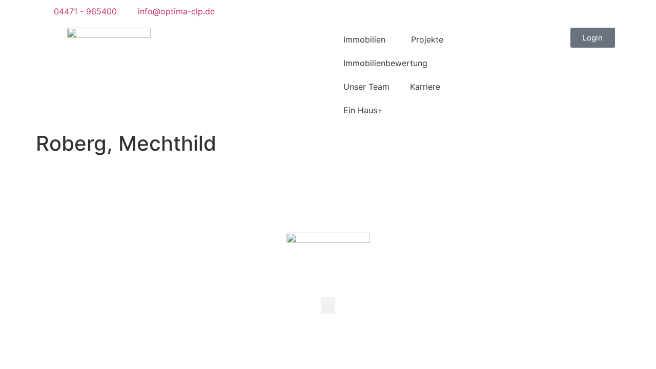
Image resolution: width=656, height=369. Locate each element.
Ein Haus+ (363, 110)
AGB (241, 187)
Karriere (425, 86)
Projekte (427, 39)
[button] (42, 34)
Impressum (316, 187)
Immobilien (364, 39)
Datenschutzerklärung (384, 187)
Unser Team (366, 86)
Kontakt (273, 187)
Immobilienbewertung (385, 63)
